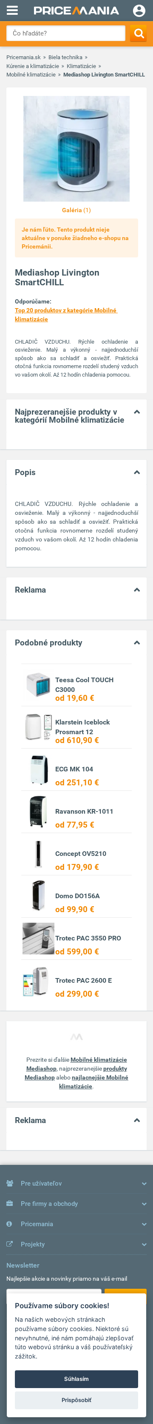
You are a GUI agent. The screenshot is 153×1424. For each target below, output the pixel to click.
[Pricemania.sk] (76, 10)
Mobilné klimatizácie (31, 74)
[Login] (139, 11)
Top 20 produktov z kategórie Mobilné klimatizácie (66, 315)
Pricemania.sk (23, 57)
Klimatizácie (81, 66)
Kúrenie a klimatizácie (32, 66)
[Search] (138, 33)
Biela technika (65, 57)
